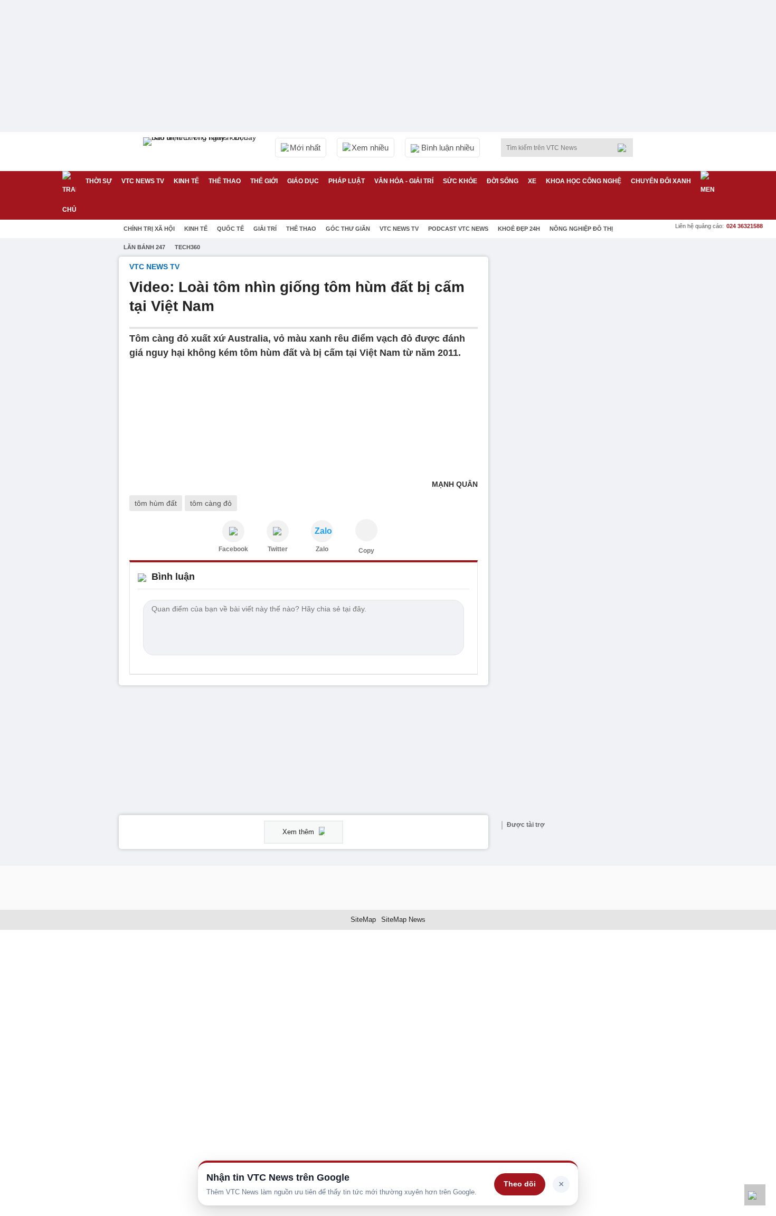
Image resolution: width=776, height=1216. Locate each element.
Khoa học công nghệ (583, 181)
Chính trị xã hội (149, 228)
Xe (532, 181)
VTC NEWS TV (142, 181)
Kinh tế (186, 181)
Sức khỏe (460, 181)
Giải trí (265, 228)
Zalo (322, 549)
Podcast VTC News (458, 228)
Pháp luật (346, 181)
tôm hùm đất (156, 503)
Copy (366, 550)
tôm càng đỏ (211, 503)
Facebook (233, 549)
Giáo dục (303, 181)
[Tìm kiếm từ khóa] (625, 148)
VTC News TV (399, 228)
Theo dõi (520, 1184)
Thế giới (264, 181)
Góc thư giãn (348, 228)
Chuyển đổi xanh (661, 181)
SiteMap (363, 919)
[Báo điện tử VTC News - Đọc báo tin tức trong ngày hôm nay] (201, 151)
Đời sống (502, 181)
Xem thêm (299, 832)
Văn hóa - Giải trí (403, 181)
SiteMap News (403, 919)
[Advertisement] (578, 415)
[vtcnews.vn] (233, 531)
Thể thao (225, 181)
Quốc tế (230, 228)
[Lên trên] (754, 1194)
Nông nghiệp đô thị (581, 228)
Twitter (278, 549)
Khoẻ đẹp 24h (519, 228)
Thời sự (99, 181)
